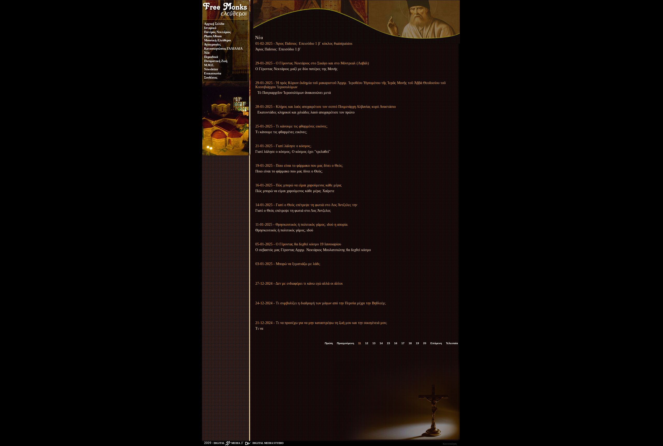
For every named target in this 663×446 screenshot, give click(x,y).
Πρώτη (329, 343)
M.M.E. (209, 65)
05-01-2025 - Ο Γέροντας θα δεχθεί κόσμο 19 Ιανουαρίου (298, 244)
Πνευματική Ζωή (215, 61)
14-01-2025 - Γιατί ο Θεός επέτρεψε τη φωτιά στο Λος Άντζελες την (306, 205)
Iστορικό (210, 28)
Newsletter (211, 69)
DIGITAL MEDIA (227, 443)
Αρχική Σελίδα (214, 24)
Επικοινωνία (212, 73)
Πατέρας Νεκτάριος (217, 32)
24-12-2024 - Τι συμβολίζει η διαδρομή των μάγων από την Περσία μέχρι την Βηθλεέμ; (320, 303)
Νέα (207, 53)
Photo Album (213, 36)
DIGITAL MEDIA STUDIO (268, 443)
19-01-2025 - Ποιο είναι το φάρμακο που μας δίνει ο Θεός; (299, 166)
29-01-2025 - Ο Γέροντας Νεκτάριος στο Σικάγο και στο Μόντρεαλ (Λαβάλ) (312, 63)
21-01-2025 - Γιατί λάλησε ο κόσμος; (283, 146)
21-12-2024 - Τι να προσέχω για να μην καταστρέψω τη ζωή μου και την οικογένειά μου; (321, 323)
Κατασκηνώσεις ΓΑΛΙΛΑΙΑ (223, 48)
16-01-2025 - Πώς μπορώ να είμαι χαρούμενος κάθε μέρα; (298, 185)
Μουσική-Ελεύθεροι (217, 40)
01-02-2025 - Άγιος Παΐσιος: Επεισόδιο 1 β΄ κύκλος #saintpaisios (303, 44)
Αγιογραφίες (212, 44)
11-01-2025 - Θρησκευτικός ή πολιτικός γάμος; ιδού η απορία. (301, 224)
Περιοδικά (211, 57)
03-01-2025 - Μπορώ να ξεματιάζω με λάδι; (287, 264)
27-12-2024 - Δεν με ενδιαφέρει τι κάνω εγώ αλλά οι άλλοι (299, 283)
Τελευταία (452, 343)
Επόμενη (436, 343)
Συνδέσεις (210, 77)
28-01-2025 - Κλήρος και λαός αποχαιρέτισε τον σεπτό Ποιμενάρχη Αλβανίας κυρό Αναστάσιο (325, 107)
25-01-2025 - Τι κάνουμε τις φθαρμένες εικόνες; (291, 126)
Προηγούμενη (345, 343)
